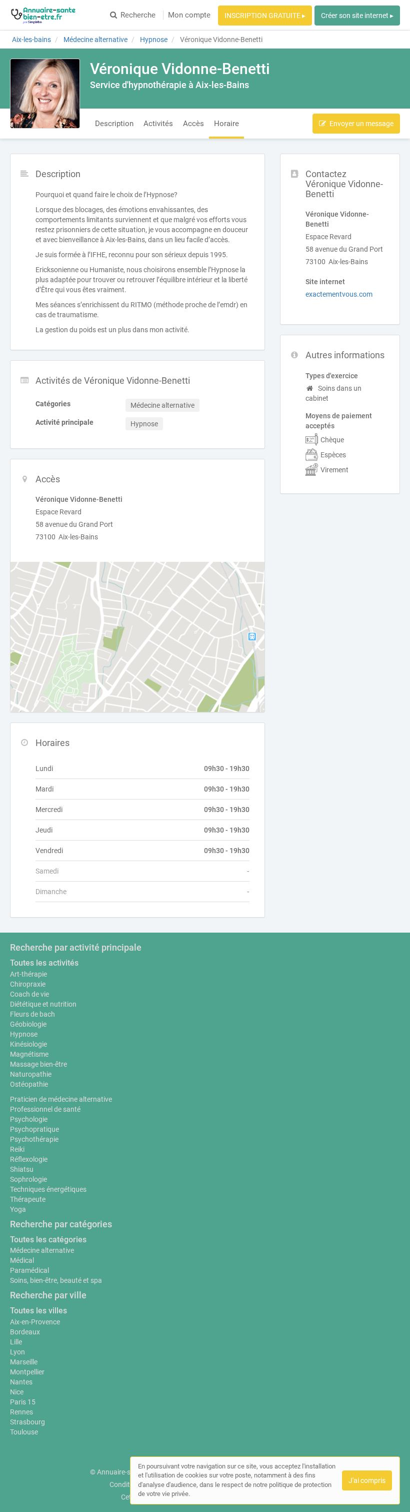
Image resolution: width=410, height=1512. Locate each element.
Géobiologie (28, 1024)
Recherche (138, 15)
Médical (22, 1260)
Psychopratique (34, 1129)
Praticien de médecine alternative (61, 1099)
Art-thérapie (28, 974)
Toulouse (24, 1432)
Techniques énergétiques (48, 1189)
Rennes (21, 1412)
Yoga (18, 1209)
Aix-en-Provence (35, 1322)
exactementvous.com (339, 294)
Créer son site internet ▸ (357, 16)
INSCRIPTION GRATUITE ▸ (265, 16)
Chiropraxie (28, 984)
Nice (17, 1392)
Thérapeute (28, 1199)
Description (114, 123)
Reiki (17, 1149)
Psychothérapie (34, 1139)
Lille (16, 1342)
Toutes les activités (44, 963)
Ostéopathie (29, 1084)
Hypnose (24, 1034)
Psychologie (29, 1119)
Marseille (24, 1362)
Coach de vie (29, 994)
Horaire (226, 123)
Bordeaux (25, 1332)
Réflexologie (29, 1159)
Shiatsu (22, 1169)
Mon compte (189, 15)
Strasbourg (27, 1422)
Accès (193, 123)
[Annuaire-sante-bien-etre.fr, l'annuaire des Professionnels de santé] (43, 15)
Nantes (21, 1382)
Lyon (17, 1352)
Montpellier (27, 1372)
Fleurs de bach (32, 1014)
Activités (158, 123)
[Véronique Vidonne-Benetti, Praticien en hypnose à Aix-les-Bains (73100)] (45, 93)
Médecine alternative (42, 1250)
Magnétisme (29, 1054)
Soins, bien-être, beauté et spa (56, 1280)
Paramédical (29, 1270)
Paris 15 (23, 1402)
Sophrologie (28, 1179)
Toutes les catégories (48, 1239)
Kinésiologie (28, 1044)
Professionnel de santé (45, 1109)
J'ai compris (367, 1480)
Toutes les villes (38, 1310)
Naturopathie (31, 1074)
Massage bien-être (38, 1064)
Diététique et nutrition (43, 1004)
